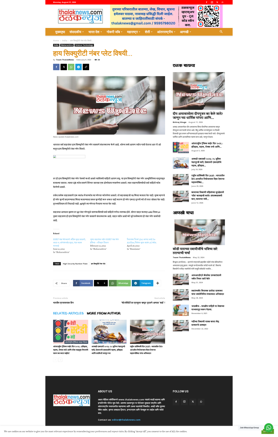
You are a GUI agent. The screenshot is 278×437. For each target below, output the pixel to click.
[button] (221, 32)
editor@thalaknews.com (126, 419)
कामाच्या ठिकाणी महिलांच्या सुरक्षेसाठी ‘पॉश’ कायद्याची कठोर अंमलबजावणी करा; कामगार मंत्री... (207, 195)
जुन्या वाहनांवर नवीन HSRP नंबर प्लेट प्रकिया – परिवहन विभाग (104, 241)
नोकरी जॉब (113, 32)
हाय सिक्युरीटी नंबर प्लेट (98, 263)
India (64, 40)
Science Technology (84, 45)
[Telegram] (78, 67)
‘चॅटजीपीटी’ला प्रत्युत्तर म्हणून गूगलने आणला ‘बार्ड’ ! (143, 302)
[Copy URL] (86, 67)
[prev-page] (55, 360)
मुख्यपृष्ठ (60, 32)
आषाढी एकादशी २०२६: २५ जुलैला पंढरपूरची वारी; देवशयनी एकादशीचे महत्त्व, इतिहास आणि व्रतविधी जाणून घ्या (108, 350)
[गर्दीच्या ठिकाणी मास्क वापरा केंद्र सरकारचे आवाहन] (181, 325)
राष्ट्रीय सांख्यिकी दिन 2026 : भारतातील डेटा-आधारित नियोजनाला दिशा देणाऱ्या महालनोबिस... (207, 179)
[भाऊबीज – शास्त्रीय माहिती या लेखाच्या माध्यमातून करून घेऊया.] (181, 310)
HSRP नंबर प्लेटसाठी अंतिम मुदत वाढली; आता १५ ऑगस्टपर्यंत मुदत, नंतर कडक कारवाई (69, 242)
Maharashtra (67, 45)
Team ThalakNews (65, 59)
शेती (147, 32)
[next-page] (60, 360)
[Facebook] (206, 2)
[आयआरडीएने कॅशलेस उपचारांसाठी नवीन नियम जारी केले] (181, 279)
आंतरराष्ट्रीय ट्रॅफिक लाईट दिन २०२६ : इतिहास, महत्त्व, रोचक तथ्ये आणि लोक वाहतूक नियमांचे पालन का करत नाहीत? (70, 350)
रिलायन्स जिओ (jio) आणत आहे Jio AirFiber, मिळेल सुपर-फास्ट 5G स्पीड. (142, 241)
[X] (217, 2)
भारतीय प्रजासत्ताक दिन (63, 302)
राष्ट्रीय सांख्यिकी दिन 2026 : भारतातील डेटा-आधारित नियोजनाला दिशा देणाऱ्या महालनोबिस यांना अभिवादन (146, 350)
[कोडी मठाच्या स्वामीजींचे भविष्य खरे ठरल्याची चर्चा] (199, 232)
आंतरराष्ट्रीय (165, 32)
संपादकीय (75, 32)
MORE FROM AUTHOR (103, 313)
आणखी (184, 32)
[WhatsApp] (222, 2)
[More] (157, 283)
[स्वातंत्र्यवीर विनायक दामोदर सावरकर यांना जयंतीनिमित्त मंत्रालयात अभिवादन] (181, 294)
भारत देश (93, 32)
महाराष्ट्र (132, 32)
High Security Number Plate (75, 263)
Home (56, 40)
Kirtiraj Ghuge (179, 122)
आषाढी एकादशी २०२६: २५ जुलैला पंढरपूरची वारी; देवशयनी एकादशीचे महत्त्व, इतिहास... (206, 162)
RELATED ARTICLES (68, 313)
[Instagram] (211, 2)
